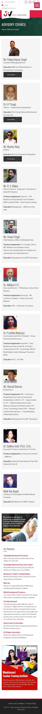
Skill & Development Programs (14, 592)
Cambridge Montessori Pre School (15, 556)
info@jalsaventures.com (9, 8)
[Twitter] (30, 2)
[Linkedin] (38, 2)
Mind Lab (6, 583)
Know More (11, 75)
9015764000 (11, 2)
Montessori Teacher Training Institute (16, 574)
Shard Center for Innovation (13, 623)
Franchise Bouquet (10, 601)
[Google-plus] (34, 2)
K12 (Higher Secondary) (11, 632)
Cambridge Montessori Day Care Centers (18, 565)
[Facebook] (26, 2)
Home (4, 29)
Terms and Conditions (16, 703)
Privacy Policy (31, 703)
